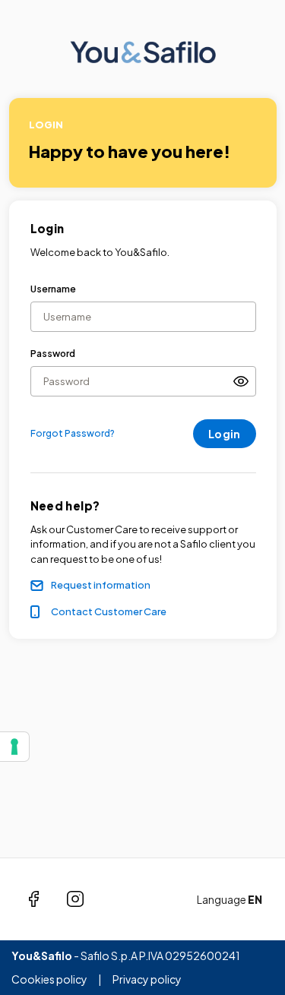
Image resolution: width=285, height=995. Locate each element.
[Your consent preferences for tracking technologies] (14, 746)
